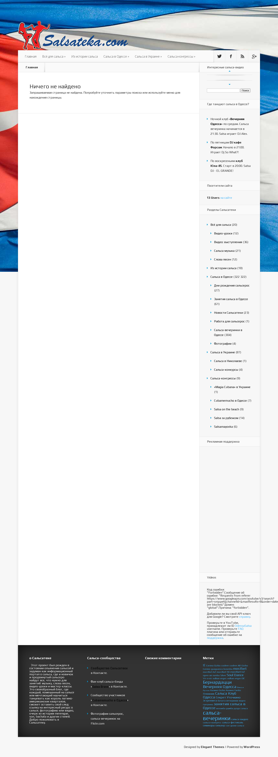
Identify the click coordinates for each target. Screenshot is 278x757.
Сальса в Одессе (116, 56)
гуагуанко (208, 704)
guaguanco (217, 669)
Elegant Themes (212, 747)
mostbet (240, 669)
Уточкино (234, 697)
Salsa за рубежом (226, 418)
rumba (216, 675)
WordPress (252, 747)
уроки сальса (237, 725)
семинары (209, 725)
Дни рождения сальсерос (231, 285)
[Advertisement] (222, 509)
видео (242, 700)
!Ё (204, 665)
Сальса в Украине (148, 56)
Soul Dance (235, 675)
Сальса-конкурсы (226, 369)
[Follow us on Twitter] (219, 56)
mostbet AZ (209, 672)
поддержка (215, 638)
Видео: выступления (228, 242)
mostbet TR (223, 672)
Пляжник (208, 693)
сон (228, 725)
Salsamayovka (223, 426)
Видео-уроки (223, 233)
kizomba (228, 669)
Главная (30, 56)
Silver (223, 675)
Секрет (221, 697)
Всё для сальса (54, 56)
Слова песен (222, 259)
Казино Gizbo (217, 690)
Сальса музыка (224, 251)
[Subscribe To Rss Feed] (242, 56)
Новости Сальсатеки (228, 312)
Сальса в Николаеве (228, 361)
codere (225, 665)
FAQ (240, 629)
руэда (237, 708)
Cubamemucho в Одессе (230, 400)
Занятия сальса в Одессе (231, 299)
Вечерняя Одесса (219, 686)
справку (244, 616)
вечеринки (232, 700)
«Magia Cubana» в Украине (232, 387)
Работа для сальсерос (229, 321)
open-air (207, 675)
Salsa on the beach (226, 409)
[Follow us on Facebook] (231, 56)
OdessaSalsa (243, 626)
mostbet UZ (237, 671)
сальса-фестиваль (232, 722)
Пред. (229, 71)
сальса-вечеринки (217, 715)
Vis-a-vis (207, 678)
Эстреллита (210, 700)
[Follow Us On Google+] (254, 56)
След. (229, 84)
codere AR (235, 665)
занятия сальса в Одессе (224, 706)
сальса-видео (239, 719)
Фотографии (222, 343)
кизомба (220, 708)
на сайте (219, 197)
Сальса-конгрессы (181, 56)
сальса (244, 708)
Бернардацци (217, 682)
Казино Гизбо (233, 690)
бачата (222, 700)
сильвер (220, 725)
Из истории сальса (84, 56)
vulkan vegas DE (236, 678)
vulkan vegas (220, 678)
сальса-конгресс (212, 722)
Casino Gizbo (213, 665)
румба (229, 708)
